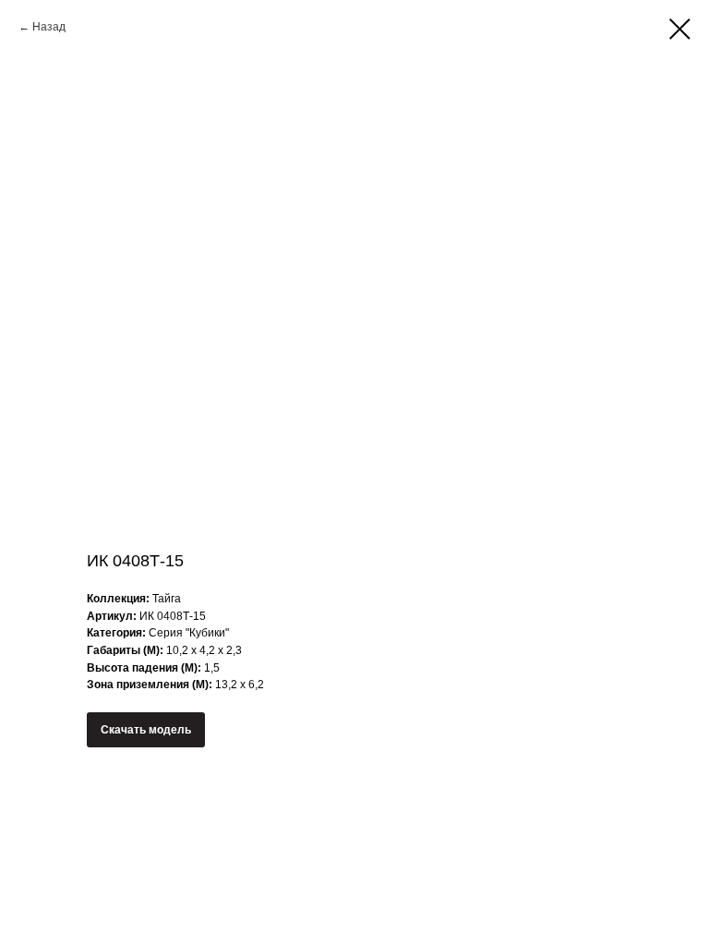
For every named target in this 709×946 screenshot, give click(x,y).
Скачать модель (146, 729)
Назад (49, 26)
